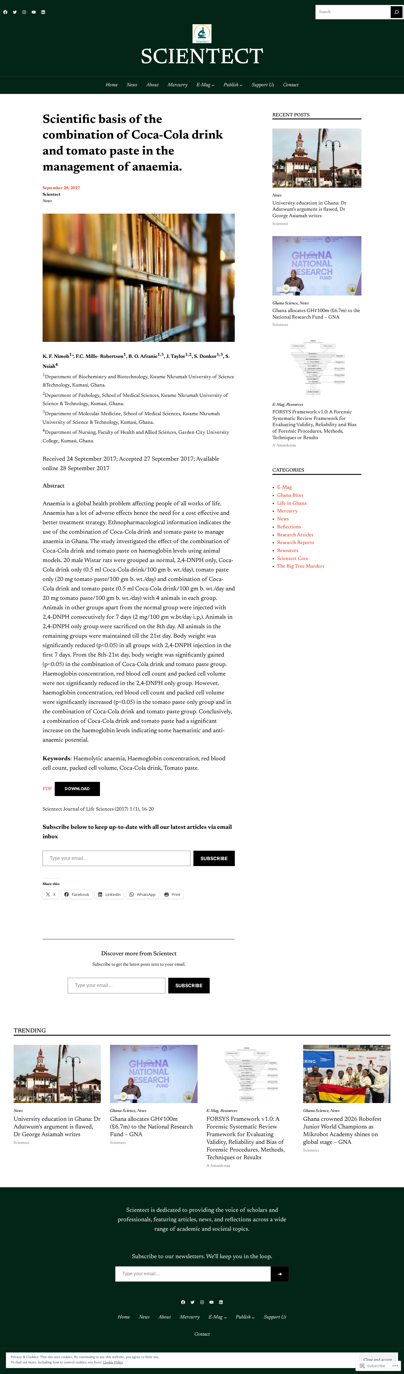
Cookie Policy (113, 1362)
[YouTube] (33, 12)
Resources (294, 405)
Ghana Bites (290, 495)
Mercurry (287, 511)
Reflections (289, 527)
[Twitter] (14, 12)
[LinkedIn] (43, 12)
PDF (47, 789)
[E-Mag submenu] (212, 85)
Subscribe (214, 858)
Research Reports (295, 542)
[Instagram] (24, 12)
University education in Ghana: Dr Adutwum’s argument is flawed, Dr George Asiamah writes (309, 209)
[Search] (397, 12)
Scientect (202, 58)
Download (77, 788)
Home (112, 85)
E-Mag (278, 405)
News (47, 201)
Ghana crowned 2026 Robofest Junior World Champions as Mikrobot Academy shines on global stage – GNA (342, 1130)
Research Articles (295, 535)
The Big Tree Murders (300, 566)
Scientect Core (292, 558)
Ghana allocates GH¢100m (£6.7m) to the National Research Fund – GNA (316, 314)
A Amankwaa (284, 446)
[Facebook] (5, 12)
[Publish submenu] (241, 85)
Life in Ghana (292, 503)
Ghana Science (285, 303)
